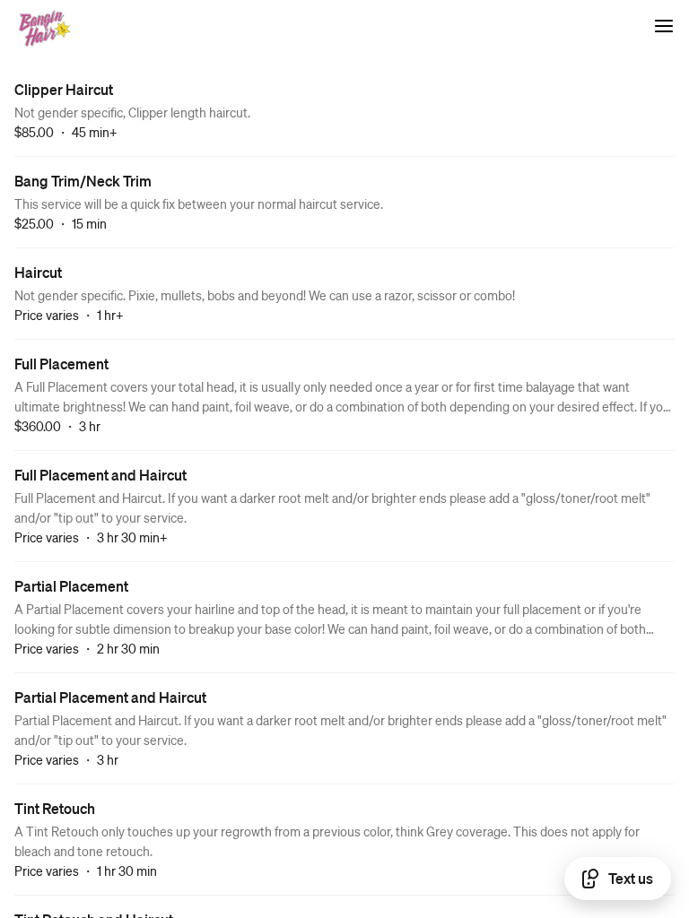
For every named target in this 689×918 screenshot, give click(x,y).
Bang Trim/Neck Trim (83, 180)
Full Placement (61, 363)
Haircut (38, 272)
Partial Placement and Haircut (110, 697)
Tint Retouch (54, 808)
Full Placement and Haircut (100, 474)
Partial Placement (71, 585)
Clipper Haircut (63, 89)
